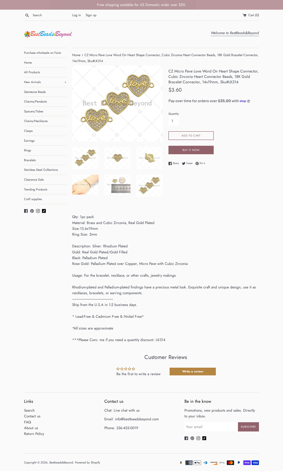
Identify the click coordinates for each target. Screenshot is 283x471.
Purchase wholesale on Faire (42, 53)
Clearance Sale (34, 179)
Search (29, 410)
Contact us (32, 416)
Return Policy (34, 433)
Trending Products (35, 189)
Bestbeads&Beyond (61, 462)
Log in (76, 15)
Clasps (28, 131)
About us (31, 428)
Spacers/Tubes (33, 111)
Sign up (91, 15)
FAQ (27, 422)
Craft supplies (33, 199)
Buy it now (191, 150)
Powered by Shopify (87, 462)
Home (28, 62)
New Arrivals (45, 82)
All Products (32, 72)
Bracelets (30, 160)
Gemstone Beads (35, 92)
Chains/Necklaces (36, 121)
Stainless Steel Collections (41, 170)
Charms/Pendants (35, 101)
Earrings (29, 140)
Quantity (173, 114)
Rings (27, 150)
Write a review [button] (192, 371)
